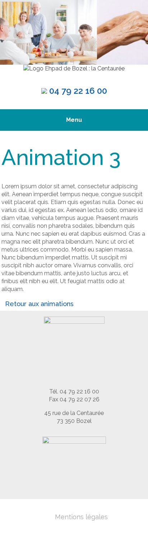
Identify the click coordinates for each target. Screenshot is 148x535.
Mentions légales (81, 517)
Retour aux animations (39, 304)
